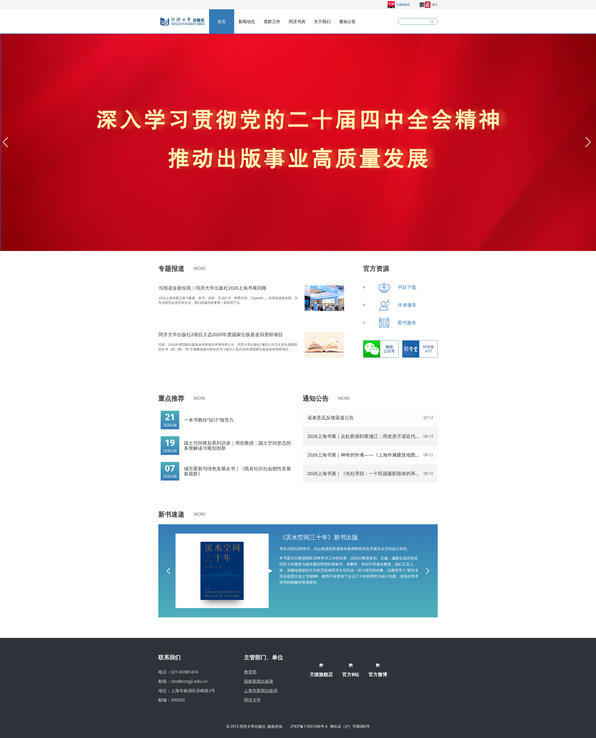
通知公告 (347, 21)
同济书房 (297, 21)
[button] (5, 142)
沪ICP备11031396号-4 (308, 726)
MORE (200, 268)
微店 (435, 5)
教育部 (250, 672)
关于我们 (322, 21)
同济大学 (252, 699)
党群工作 (272, 21)
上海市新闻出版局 (261, 690)
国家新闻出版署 (258, 681)
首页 (221, 21)
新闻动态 (246, 21)
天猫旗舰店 (403, 5)
